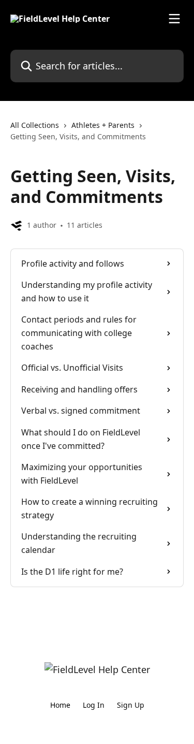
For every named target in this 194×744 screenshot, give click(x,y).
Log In (94, 705)
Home (60, 705)
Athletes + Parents (103, 125)
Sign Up (130, 705)
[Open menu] (174, 18)
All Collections (34, 125)
